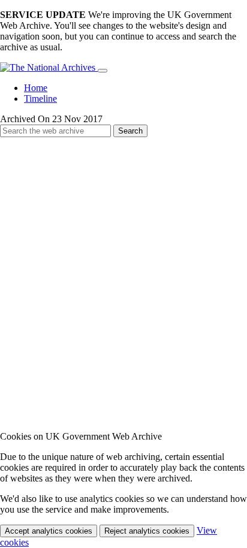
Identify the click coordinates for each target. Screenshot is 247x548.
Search (130, 130)
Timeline (40, 98)
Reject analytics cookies (146, 530)
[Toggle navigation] (102, 70)
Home (35, 88)
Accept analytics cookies (48, 530)
